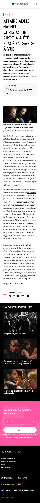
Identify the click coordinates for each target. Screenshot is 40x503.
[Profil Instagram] (27, 90)
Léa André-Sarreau (18, 90)
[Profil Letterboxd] (30, 90)
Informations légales (26, 437)
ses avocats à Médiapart (23, 213)
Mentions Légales (9, 497)
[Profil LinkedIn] (7, 93)
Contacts (3, 464)
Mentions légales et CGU (8, 458)
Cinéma (6, 14)
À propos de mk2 (6, 467)
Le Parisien (23, 275)
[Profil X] (25, 90)
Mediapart (13, 251)
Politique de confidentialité (8, 461)
